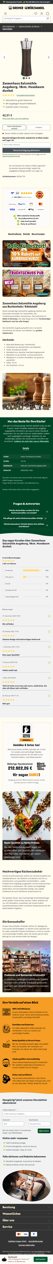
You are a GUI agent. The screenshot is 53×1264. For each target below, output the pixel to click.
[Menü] (5, 13)
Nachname (33, 1120)
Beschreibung (14, 234)
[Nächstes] (49, 57)
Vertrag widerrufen (26, 1245)
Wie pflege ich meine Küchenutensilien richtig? (23, 518)
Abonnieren (44, 1131)
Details (26, 234)
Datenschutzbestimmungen (11, 156)
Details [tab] (26, 448)
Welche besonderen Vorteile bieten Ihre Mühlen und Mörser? (24, 525)
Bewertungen (38, 234)
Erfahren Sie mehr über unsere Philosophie (31, 441)
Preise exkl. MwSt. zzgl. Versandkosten (15, 118)
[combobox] (23, 18)
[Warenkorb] (48, 13)
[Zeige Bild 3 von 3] (29, 78)
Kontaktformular (35, 1241)
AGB (38, 154)
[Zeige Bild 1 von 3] (24, 78)
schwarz (38, 127)
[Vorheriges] (4, 57)
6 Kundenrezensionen (26, 95)
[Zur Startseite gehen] (26, 7)
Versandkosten (39, 1251)
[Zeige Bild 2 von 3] (26, 78)
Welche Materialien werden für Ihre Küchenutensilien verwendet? (24, 511)
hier (37, 782)
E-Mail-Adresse (9, 1110)
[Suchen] (48, 18)
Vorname (6, 1120)
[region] (26, 57)
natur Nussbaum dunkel (14, 127)
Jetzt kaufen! (40, 1259)
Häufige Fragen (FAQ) (17, 1241)
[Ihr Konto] (42, 13)
